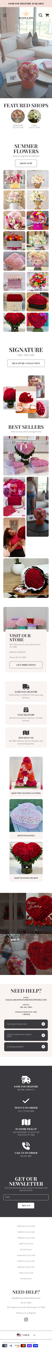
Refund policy (26, 1249)
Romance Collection (26, 1238)
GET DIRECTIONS (26, 664)
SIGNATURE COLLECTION (26, 363)
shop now (26, 163)
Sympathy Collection (26, 1232)
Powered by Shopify (29, 1343)
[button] (5, 15)
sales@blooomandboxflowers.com (26, 1298)
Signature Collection (26, 1226)
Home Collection (26, 1243)
